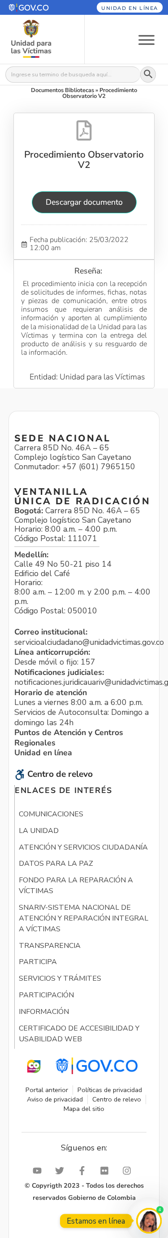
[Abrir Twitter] (62, 1170)
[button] (36, 7)
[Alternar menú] (146, 39)
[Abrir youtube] (39, 1170)
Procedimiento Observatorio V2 (84, 159)
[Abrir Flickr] (106, 1170)
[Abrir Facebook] (84, 1170)
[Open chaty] (149, 1221)
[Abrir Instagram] (129, 1170)
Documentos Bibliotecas (62, 90)
